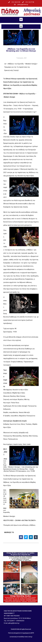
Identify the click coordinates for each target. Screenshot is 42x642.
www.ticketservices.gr (10, 349)
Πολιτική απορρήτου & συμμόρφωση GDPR (21, 633)
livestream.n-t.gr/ (30, 112)
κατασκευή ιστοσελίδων (17, 636)
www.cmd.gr (28, 636)
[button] (21, 19)
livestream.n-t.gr (30, 317)
